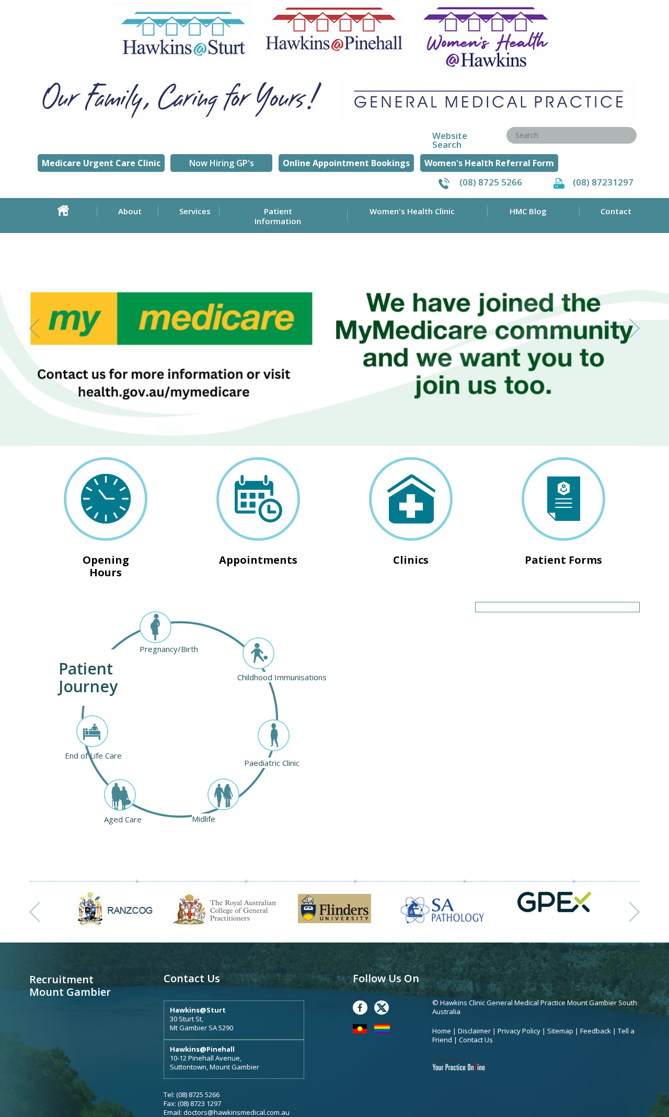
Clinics (411, 559)
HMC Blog (528, 211)
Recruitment (61, 979)
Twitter (381, 1007)
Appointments (258, 559)
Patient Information (278, 216)
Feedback (595, 1030)
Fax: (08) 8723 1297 (192, 1103)
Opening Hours (106, 566)
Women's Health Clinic (412, 211)
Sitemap (560, 1030)
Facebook (360, 1007)
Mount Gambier (70, 992)
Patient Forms (563, 559)
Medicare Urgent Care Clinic (101, 163)
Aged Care (123, 819)
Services (195, 211)
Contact (616, 211)
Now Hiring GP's (221, 163)
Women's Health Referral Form (489, 163)
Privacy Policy (520, 1030)
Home (63, 210)
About (130, 211)
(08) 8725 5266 (490, 182)
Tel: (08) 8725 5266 (192, 1094)
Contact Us (476, 1039)
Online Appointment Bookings (346, 163)
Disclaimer (474, 1030)
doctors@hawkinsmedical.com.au (236, 1112)
